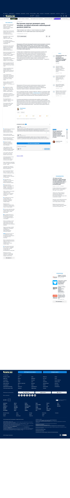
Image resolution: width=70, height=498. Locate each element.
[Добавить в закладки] (47, 36)
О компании (5, 380)
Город (19, 381)
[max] (30, 395)
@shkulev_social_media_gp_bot (46, 420)
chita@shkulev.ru (14, 426)
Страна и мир (57, 381)
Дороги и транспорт (21, 383)
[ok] (24, 395)
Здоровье (20, 388)
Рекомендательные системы (40, 430)
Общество (45, 376)
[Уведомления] (63, 16)
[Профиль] (66, 16)
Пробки (66, 13)
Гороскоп (42, 13)
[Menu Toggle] (4, 16)
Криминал (33, 378)
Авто (19, 376)
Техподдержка (5, 384)
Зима (32, 376)
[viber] (27, 395)
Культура (33, 380)
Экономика (57, 384)
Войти (20, 149)
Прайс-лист (5, 378)
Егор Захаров (23, 108)
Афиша (38, 13)
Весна (19, 380)
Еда (18, 384)
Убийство (22, 112)
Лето (32, 381)
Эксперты (58, 13)
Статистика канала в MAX (8, 388)
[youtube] (35, 395)
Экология (56, 383)
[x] (32, 395)
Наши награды (6, 381)
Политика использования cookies (40, 429)
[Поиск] (61, 16)
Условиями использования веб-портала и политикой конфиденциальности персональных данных (50, 425)
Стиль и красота (58, 380)
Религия (44, 388)
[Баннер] (14, 19)
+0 (46, 132)
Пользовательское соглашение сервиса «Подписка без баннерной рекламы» (47, 432)
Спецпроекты (57, 386)
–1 (49, 132)
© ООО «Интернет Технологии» (8, 435)
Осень (44, 380)
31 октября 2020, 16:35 (20, 33)
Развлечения (45, 386)
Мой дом (33, 383)
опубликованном (36, 92)
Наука (32, 384)
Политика (45, 381)
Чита (18, 112)
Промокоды (17, 13)
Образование (33, 388)
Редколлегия (52, 13)
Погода (27, 13)
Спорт (56, 378)
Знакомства (23, 13)
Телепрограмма (33, 13)
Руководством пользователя (40, 424)
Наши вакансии (6, 383)
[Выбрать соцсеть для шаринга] (49, 36)
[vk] (22, 395)
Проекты (62, 13)
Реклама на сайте (6, 376)
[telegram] (19, 395)
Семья (56, 376)
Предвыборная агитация (7, 386)
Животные (20, 386)
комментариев (22, 36)
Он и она (44, 378)
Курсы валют (46, 13)
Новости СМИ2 (20, 155)
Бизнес (19, 378)
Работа (44, 384)
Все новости (5, 13)
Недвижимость (12, 13)
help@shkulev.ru (10, 427)
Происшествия (46, 383)
